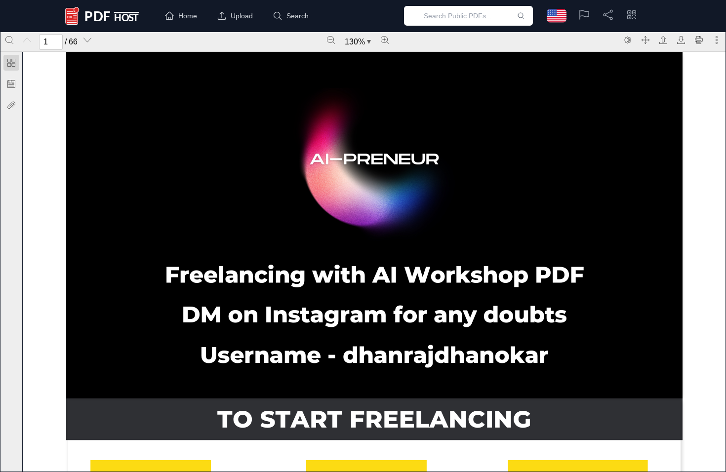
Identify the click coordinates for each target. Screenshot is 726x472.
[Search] (9, 40)
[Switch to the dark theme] (628, 40)
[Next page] (87, 40)
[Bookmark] (11, 84)
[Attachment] (11, 105)
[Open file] (663, 40)
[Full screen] (645, 40)
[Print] (699, 40)
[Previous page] (27, 40)
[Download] (681, 40)
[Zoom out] (331, 40)
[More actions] (717, 40)
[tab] (11, 64)
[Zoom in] (385, 40)
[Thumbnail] (11, 63)
